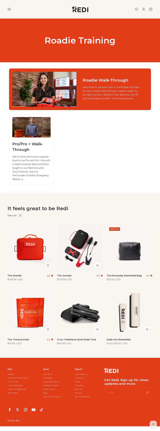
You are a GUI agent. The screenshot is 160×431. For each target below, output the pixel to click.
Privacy (78, 393)
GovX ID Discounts (51, 397)
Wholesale (47, 378)
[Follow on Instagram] (25, 410)
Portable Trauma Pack (18, 378)
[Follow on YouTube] (33, 410)
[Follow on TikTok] (41, 410)
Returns (78, 389)
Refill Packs (13, 393)
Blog (45, 393)
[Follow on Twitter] (17, 410)
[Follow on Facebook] (10, 410)
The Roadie (15, 275)
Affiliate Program (51, 385)
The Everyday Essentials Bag (124, 275)
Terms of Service (82, 397)
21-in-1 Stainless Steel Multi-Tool (76, 339)
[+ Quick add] (48, 265)
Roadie (11, 374)
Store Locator (49, 389)
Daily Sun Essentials (119, 339)
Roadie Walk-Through (105, 80)
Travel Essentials (15, 385)
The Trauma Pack (18, 339)
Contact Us (80, 378)
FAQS (77, 382)
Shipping (79, 385)
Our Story (47, 374)
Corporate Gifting (51, 382)
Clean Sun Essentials (17, 389)
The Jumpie (64, 275)
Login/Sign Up (81, 374)
